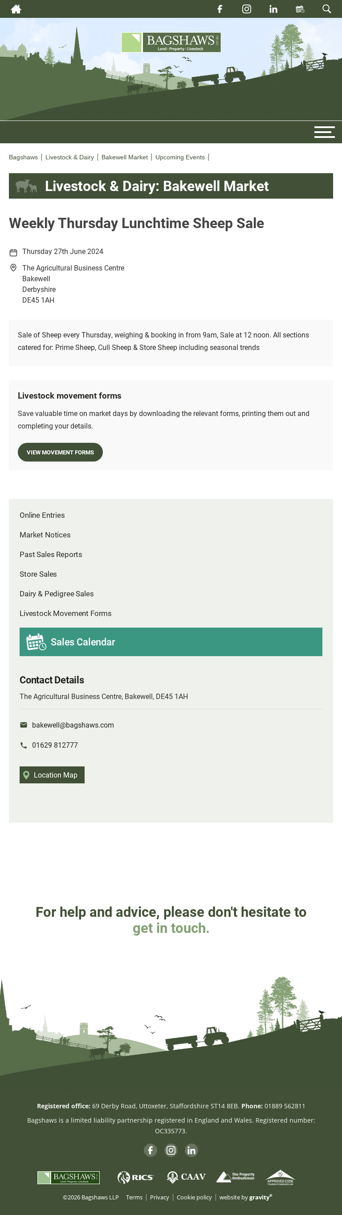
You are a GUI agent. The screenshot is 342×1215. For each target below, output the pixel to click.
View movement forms (60, 452)
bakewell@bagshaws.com (73, 724)
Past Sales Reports (51, 554)
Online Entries (42, 515)
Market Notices (45, 534)
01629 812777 (55, 744)
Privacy (159, 1197)
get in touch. (171, 927)
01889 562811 (285, 1106)
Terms (134, 1197)
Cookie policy (194, 1197)
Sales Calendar (83, 641)
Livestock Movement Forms (66, 613)
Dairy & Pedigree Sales (57, 593)
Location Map (55, 774)
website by (246, 1197)
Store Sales (38, 574)
